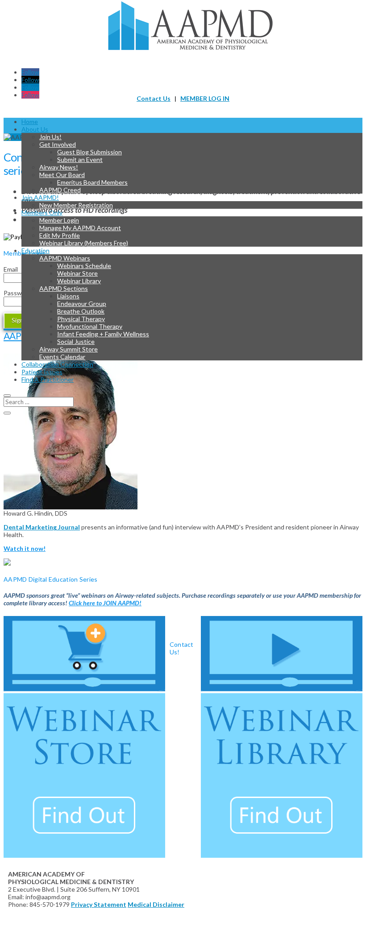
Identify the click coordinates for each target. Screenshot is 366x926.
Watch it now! (25, 548)
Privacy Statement (98, 904)
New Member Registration (76, 205)
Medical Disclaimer (156, 904)
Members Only (41, 212)
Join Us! (50, 137)
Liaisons (68, 296)
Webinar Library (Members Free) (83, 243)
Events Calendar (62, 356)
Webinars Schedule (84, 265)
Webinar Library (79, 281)
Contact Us (154, 98)
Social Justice (76, 341)
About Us (34, 129)
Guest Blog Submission (89, 152)
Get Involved (57, 144)
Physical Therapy (81, 318)
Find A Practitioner (47, 379)
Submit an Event (80, 159)
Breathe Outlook (80, 311)
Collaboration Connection (57, 364)
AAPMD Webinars (64, 258)
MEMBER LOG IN (204, 98)
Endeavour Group (81, 303)
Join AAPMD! (40, 197)
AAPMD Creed (60, 190)
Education (35, 250)
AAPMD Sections (63, 288)
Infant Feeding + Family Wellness (103, 334)
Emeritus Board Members (92, 182)
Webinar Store (77, 273)
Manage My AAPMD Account (80, 228)
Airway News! (58, 167)
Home (29, 121)
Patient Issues (41, 372)
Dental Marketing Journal (42, 527)
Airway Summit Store (68, 349)
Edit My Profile (59, 235)
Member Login (59, 220)
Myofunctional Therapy (89, 326)
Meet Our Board (62, 174)
